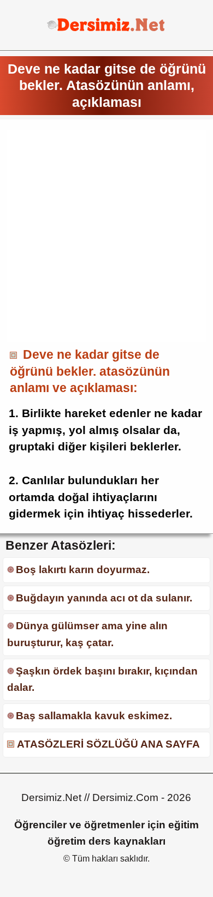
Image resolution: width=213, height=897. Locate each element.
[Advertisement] (106, 236)
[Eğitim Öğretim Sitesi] (106, 29)
